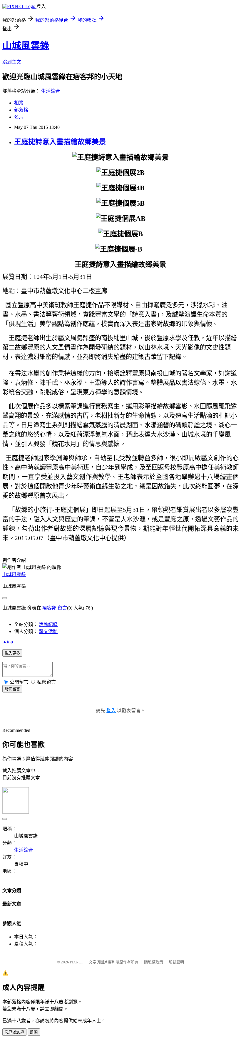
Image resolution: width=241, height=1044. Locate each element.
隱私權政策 (153, 962)
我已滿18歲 (14, 1032)
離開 (34, 1032)
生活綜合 (50, 91)
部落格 (21, 109)
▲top (7, 641)
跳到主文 (11, 61)
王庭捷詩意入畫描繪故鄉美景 (60, 142)
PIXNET (76, 962)
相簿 (19, 102)
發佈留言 (12, 689)
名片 (19, 116)
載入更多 (12, 653)
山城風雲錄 (25, 45)
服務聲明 (176, 962)
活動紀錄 (48, 624)
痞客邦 (49, 607)
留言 (62, 607)
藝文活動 (48, 631)
